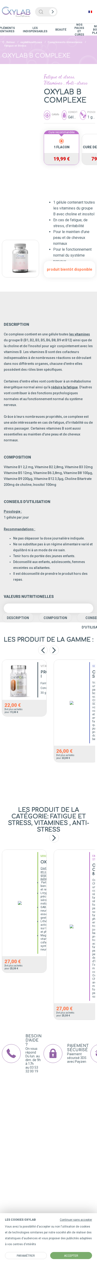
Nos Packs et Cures (79, 29)
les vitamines (79, 334)
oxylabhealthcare (31, 42)
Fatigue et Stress (15, 45)
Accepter (71, 1255)
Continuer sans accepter (76, 1219)
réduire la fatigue (64, 387)
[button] (54, 837)
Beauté (60, 29)
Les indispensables (35, 29)
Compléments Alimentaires (65, 42)
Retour (10, 42)
